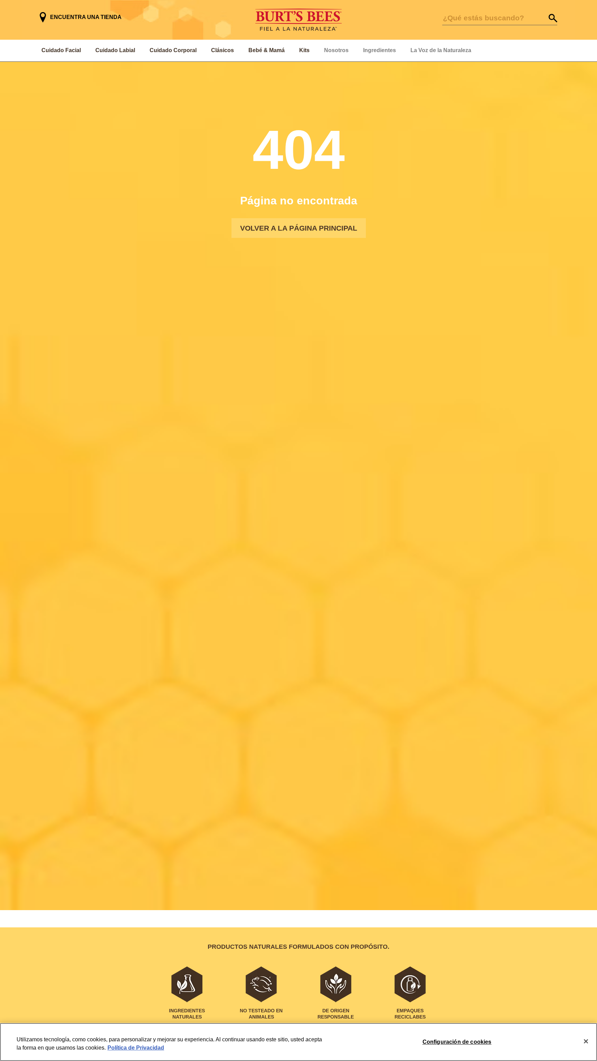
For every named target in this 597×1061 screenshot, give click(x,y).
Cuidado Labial (115, 50)
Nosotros (336, 50)
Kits (304, 50)
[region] (298, 1042)
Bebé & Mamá (266, 50)
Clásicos (222, 50)
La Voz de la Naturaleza (440, 50)
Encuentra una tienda (86, 17)
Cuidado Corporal (173, 50)
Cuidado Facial (61, 50)
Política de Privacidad (135, 1048)
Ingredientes (379, 50)
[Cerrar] (586, 1041)
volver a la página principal (298, 228)
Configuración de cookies (457, 1042)
